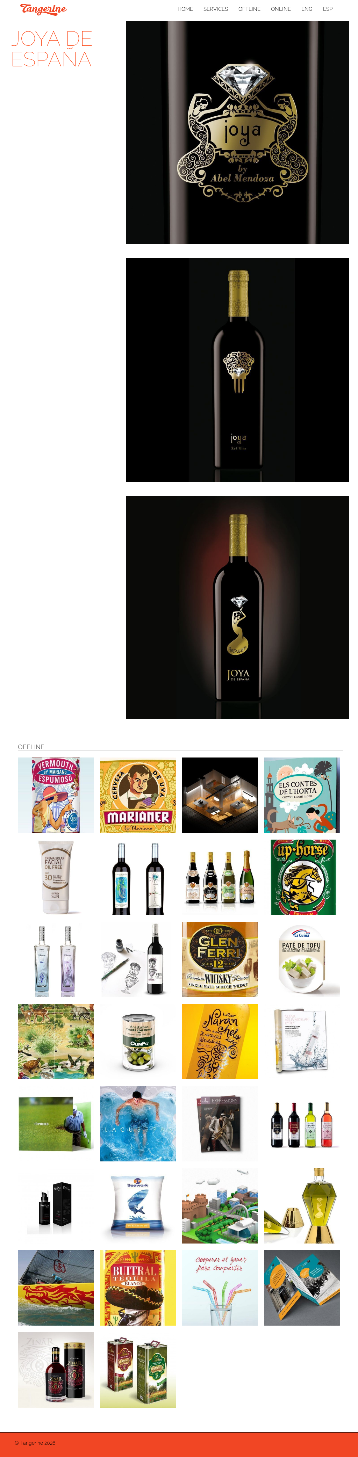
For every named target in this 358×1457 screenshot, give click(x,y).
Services (215, 9)
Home (185, 9)
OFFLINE (249, 9)
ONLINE (281, 9)
